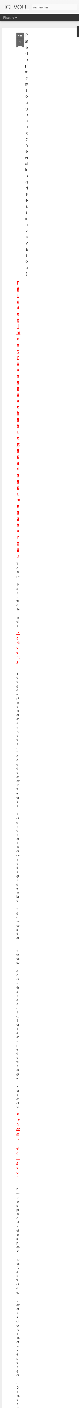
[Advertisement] (43, 99)
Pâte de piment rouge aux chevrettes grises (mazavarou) (26, 154)
